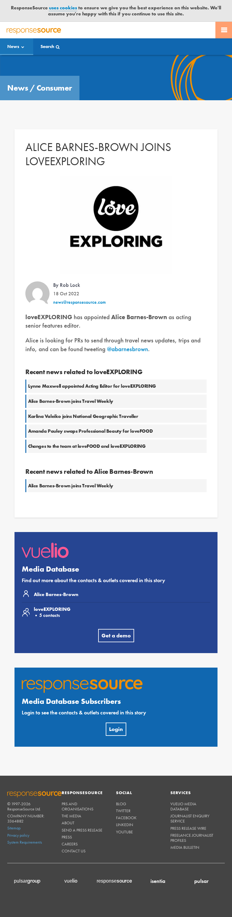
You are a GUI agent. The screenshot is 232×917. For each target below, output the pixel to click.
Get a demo (116, 635)
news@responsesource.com (79, 302)
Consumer (54, 88)
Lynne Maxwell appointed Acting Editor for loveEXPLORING (92, 386)
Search (47, 46)
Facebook (126, 817)
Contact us (73, 851)
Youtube (124, 832)
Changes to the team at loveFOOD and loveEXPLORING (86, 446)
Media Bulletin (184, 847)
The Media (71, 816)
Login (116, 729)
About (68, 823)
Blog (121, 803)
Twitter (123, 810)
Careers (70, 844)
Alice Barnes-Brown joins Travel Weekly (70, 401)
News (13, 46)
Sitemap (14, 828)
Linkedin (124, 824)
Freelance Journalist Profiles (191, 837)
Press (67, 837)
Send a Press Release (82, 830)
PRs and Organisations (77, 806)
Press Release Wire (188, 828)
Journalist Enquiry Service (189, 818)
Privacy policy (18, 835)
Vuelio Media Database (183, 806)
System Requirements (24, 842)
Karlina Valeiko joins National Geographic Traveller (83, 416)
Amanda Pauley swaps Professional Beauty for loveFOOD (90, 431)
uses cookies (63, 8)
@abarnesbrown (127, 349)
